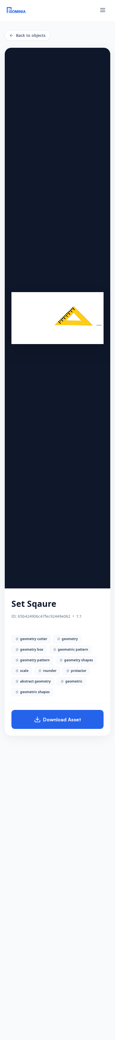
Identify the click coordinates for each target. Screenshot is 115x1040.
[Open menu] (102, 10)
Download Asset (62, 719)
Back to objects (30, 35)
